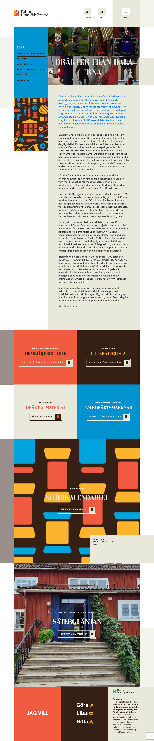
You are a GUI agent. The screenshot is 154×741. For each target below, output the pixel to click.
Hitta (83, 722)
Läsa (83, 713)
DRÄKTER (21, 59)
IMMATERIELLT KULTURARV (31, 54)
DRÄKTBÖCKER (24, 64)
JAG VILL (37, 713)
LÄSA (21, 47)
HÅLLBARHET (24, 80)
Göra (83, 705)
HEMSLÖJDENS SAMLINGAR (31, 69)
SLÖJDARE (22, 75)
